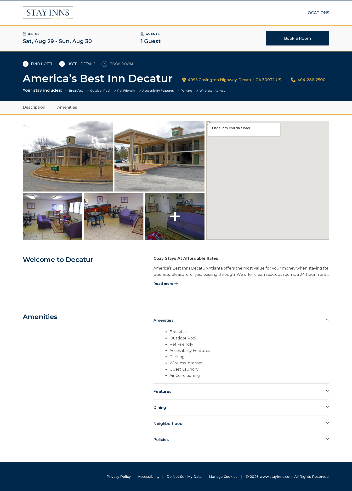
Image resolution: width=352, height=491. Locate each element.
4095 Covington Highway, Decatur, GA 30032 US (234, 80)
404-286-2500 (311, 80)
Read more (163, 284)
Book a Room (297, 38)
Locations (317, 13)
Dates (34, 34)
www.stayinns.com (276, 476)
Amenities (67, 107)
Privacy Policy (119, 476)
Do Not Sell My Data (184, 476)
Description (34, 107)
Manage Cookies (223, 476)
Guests (153, 34)
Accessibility (148, 476)
